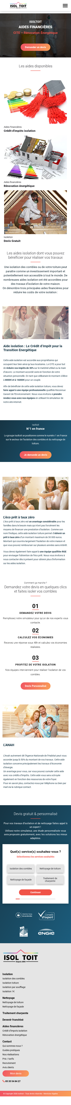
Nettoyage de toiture (12, 1002)
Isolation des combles (13, 978)
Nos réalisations (10, 1054)
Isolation (7, 974)
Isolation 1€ (8, 991)
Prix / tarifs (8, 1058)
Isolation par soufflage (13, 987)
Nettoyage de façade (13, 1006)
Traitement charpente (15, 1013)
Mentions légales (51, 1094)
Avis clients (8, 1067)
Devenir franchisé (12, 1019)
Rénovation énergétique (14, 1035)
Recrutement (9, 1063)
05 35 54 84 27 (12, 1081)
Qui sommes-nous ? (12, 1046)
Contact (7, 1041)
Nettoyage (8, 998)
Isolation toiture (10, 983)
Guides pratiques (11, 1050)
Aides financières (12, 1026)
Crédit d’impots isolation (14, 1030)
